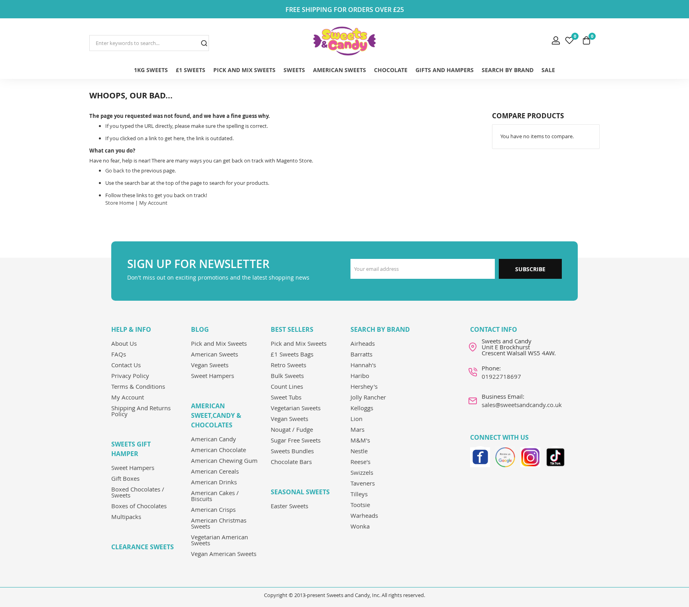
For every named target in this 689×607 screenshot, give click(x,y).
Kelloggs (361, 408)
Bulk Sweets (287, 376)
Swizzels (361, 472)
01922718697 (501, 376)
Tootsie (360, 505)
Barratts (361, 354)
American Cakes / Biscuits (215, 496)
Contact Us (126, 365)
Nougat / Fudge (292, 429)
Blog (200, 329)
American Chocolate (218, 450)
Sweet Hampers (132, 468)
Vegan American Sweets (223, 554)
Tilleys (359, 494)
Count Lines (287, 386)
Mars (357, 429)
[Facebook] (480, 456)
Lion (356, 419)
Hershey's (364, 386)
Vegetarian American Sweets (219, 540)
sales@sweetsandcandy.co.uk (522, 405)
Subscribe (530, 269)
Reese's (360, 462)
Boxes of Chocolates (139, 506)
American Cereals (215, 471)
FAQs (118, 354)
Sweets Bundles (292, 451)
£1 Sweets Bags (292, 354)
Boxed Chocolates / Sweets (137, 492)
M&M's (360, 440)
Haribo (359, 376)
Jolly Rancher (368, 397)
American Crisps (213, 509)
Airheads (362, 343)
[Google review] (505, 456)
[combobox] (149, 43)
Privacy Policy (130, 376)
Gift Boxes (125, 478)
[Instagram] (530, 456)
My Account (153, 202)
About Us (124, 343)
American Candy (213, 439)
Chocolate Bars (291, 462)
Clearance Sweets (142, 546)
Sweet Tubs (286, 397)
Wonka (360, 526)
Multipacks (126, 517)
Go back (114, 170)
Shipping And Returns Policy (141, 411)
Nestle (359, 451)
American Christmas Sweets (218, 523)
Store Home (119, 202)
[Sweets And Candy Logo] (344, 41)
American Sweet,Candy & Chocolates (216, 415)
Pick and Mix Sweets (219, 343)
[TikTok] (555, 456)
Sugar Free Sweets (296, 440)
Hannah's (363, 365)
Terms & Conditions (138, 386)
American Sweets (214, 354)
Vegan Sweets (209, 365)
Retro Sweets (288, 365)
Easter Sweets (289, 506)
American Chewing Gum (224, 460)
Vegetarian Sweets (296, 408)
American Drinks (214, 482)
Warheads (364, 515)
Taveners (362, 483)
